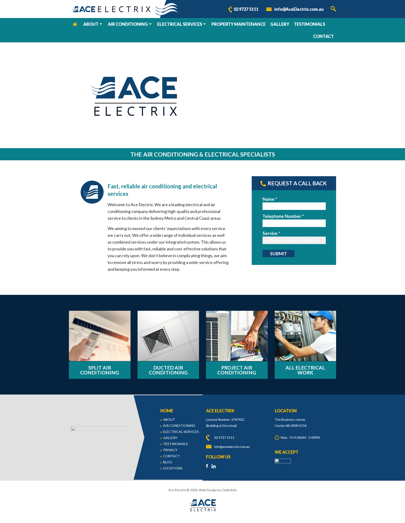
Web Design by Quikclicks (218, 490)
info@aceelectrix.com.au (232, 447)
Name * (269, 199)
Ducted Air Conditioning (168, 370)
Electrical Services (179, 24)
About (90, 24)
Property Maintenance (238, 24)
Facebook (208, 466)
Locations (172, 468)
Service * (271, 233)
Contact (323, 36)
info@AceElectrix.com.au (299, 9)
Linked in (213, 466)
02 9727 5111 (246, 9)
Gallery (279, 24)
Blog (167, 462)
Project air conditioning (236, 370)
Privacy (170, 450)
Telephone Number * (283, 216)
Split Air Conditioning (99, 370)
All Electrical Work (305, 370)
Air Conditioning (128, 24)
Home (75, 24)
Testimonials (309, 24)
